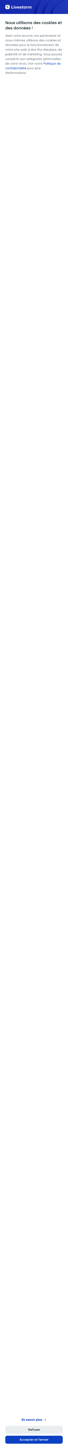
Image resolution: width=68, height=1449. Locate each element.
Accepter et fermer (34, 1440)
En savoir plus (32, 1420)
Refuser (34, 1430)
